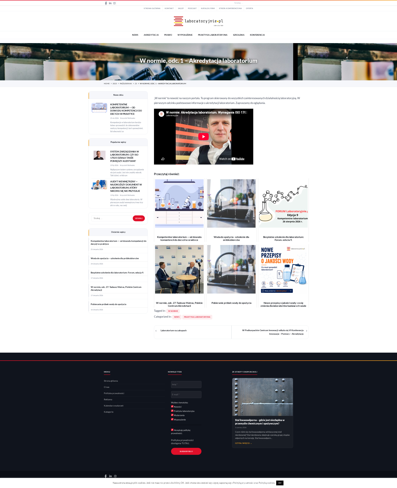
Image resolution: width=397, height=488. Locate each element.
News (177, 317)
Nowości (177, 407)
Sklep (181, 8)
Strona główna (152, 8)
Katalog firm (208, 8)
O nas (106, 387)
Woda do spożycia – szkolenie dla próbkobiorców (115, 258)
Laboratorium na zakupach (174, 330)
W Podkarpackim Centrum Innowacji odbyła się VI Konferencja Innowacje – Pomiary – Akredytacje (272, 332)
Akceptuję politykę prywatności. (180, 432)
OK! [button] (280, 483)
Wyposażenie (179, 419)
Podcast (192, 8)
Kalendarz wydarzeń (113, 405)
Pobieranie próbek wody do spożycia (108, 304)
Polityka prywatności (114, 393)
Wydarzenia (179, 415)
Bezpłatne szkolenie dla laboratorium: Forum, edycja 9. (117, 272)
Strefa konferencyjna (230, 8)
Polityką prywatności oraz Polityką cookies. (254, 482)
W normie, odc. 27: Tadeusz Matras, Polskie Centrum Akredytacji (116, 288)
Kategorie (108, 412)
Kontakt (169, 8)
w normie (173, 311)
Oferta (249, 8)
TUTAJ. (185, 443)
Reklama (108, 399)
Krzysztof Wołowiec (127, 118)
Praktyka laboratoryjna (197, 317)
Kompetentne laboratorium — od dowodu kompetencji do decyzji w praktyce (118, 242)
